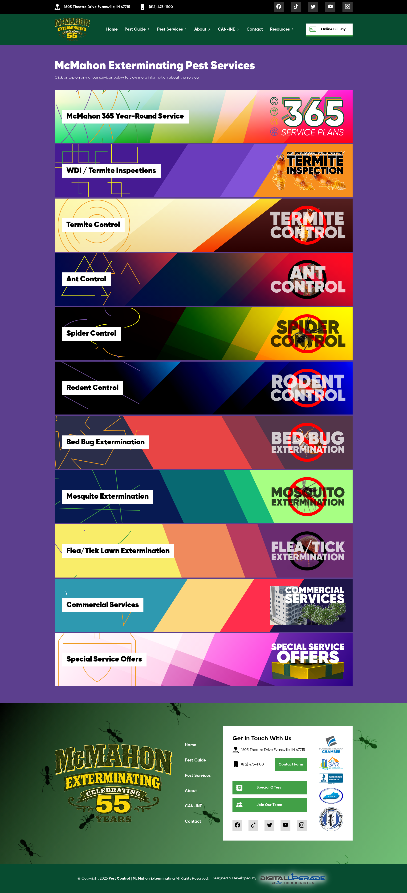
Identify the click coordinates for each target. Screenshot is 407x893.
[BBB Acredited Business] (331, 778)
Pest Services (170, 29)
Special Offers (268, 787)
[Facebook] (279, 7)
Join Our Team (269, 805)
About (200, 29)
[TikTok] (296, 7)
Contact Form (291, 764)
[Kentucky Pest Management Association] (331, 796)
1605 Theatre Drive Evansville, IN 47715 (97, 7)
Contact (255, 29)
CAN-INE (226, 29)
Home (112, 29)
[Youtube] (330, 7)
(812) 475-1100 (161, 7)
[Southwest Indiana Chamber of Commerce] (331, 744)
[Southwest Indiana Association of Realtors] (331, 763)
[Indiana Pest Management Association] (331, 819)
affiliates (229, 837)
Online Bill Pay (333, 29)
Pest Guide (135, 29)
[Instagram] (347, 7)
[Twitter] (313, 7)
